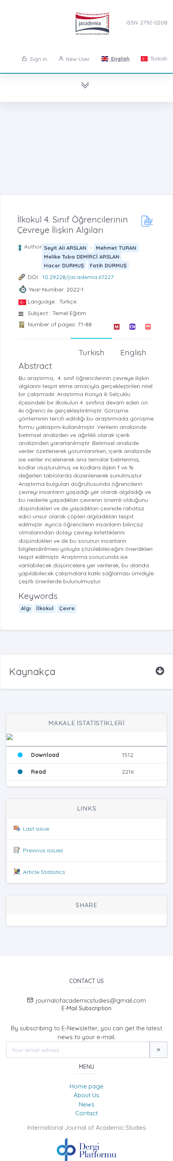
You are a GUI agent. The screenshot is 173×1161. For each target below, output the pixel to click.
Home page (86, 1086)
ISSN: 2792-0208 (146, 22)
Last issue (36, 828)
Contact (86, 1113)
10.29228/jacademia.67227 (77, 277)
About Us (86, 1095)
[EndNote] (132, 326)
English (119, 58)
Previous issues (43, 850)
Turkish (158, 58)
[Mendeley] (116, 326)
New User (77, 59)
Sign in (37, 59)
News (87, 1104)
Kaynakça (32, 671)
